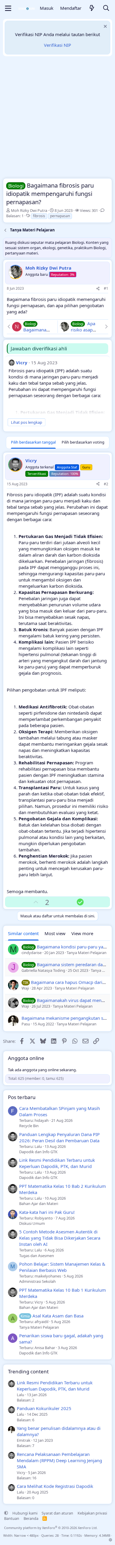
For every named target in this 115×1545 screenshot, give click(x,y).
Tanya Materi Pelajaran (39, 1327)
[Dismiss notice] (104, 27)
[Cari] (106, 8)
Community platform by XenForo (51, 1527)
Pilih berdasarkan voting (83, 442)
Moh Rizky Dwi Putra (29, 210)
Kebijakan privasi (92, 1513)
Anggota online (26, 1058)
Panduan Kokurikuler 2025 (44, 1408)
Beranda (31, 1518)
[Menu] (8, 8)
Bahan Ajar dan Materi (38, 1203)
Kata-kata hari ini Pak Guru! (47, 1212)
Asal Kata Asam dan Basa (52, 1316)
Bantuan (11, 1518)
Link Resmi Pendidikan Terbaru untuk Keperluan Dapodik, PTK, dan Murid (57, 1163)
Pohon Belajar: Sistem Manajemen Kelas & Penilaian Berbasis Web (62, 1267)
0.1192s (76, 1535)
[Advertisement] (57, 118)
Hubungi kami (24, 1513)
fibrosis (39, 215)
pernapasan (60, 215)
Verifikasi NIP (57, 45)
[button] (6, 1513)
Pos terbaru (22, 1097)
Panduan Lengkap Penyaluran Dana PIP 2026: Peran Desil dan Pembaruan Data (59, 1137)
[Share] (98, 288)
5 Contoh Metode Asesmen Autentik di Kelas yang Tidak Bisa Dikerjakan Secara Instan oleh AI (59, 1238)
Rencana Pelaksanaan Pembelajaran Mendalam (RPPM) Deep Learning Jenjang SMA (59, 1460)
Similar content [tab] (23, 933)
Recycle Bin (29, 1125)
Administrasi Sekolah (37, 1281)
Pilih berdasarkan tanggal (33, 442)
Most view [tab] (55, 933)
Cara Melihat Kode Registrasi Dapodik (55, 1486)
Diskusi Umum (32, 1223)
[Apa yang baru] (92, 8)
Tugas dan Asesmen (36, 1255)
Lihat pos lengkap (26, 422)
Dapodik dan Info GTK (38, 1151)
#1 (106, 288)
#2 (106, 483)
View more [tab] (82, 933)
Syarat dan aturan (57, 1513)
